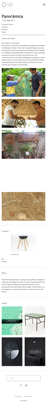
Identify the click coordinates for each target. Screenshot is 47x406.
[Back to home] (7, 4)
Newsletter (28, 396)
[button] (44, 4)
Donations (18, 396)
